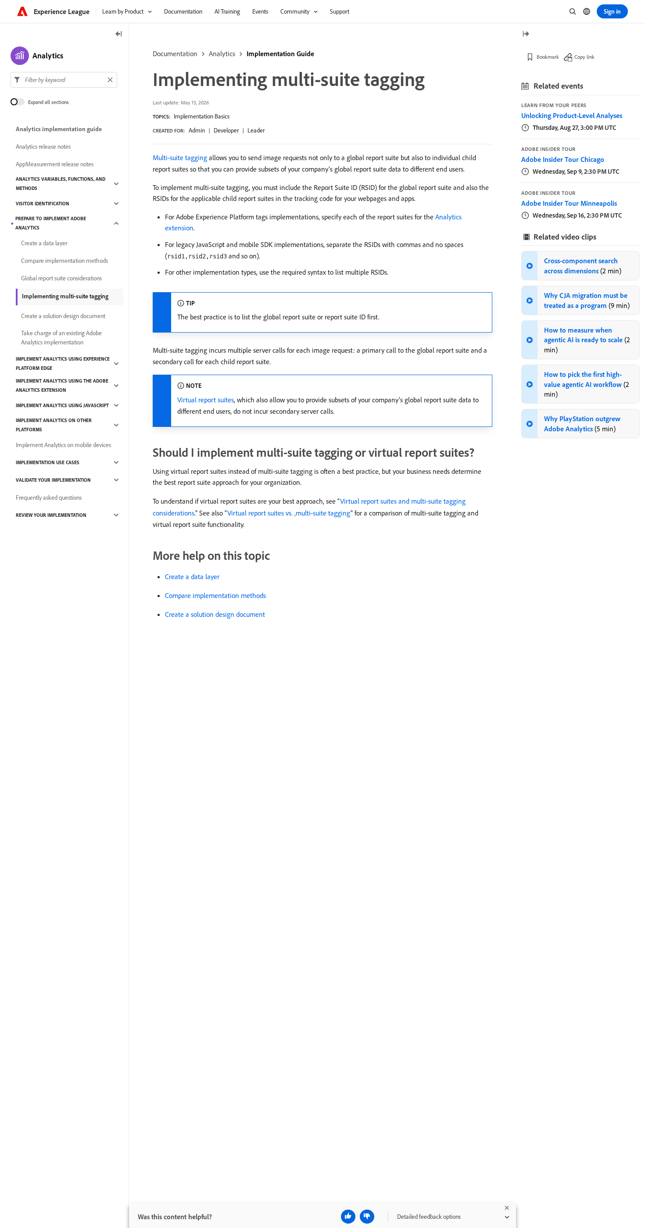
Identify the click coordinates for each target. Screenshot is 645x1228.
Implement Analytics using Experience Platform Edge (63, 363)
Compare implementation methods (215, 595)
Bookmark (548, 57)
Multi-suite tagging (180, 157)
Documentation (175, 53)
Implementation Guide (280, 53)
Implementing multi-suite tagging (65, 296)
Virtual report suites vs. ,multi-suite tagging (289, 512)
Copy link (584, 57)
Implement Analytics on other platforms (54, 425)
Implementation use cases (47, 462)
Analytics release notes (43, 146)
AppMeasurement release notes (54, 164)
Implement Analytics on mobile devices (63, 445)
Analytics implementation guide (59, 129)
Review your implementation (51, 515)
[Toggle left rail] (119, 34)
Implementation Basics (201, 116)
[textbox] (64, 80)
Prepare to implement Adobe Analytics (50, 223)
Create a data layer (192, 576)
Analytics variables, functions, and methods (60, 183)
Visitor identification (42, 203)
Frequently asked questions (49, 497)
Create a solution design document (215, 614)
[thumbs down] (367, 1217)
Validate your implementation (53, 480)
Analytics (222, 53)
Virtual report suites (205, 399)
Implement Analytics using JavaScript (62, 405)
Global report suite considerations (61, 278)
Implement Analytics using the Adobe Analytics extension (62, 385)
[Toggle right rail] (525, 34)
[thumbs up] (348, 1217)
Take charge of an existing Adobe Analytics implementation (61, 337)
